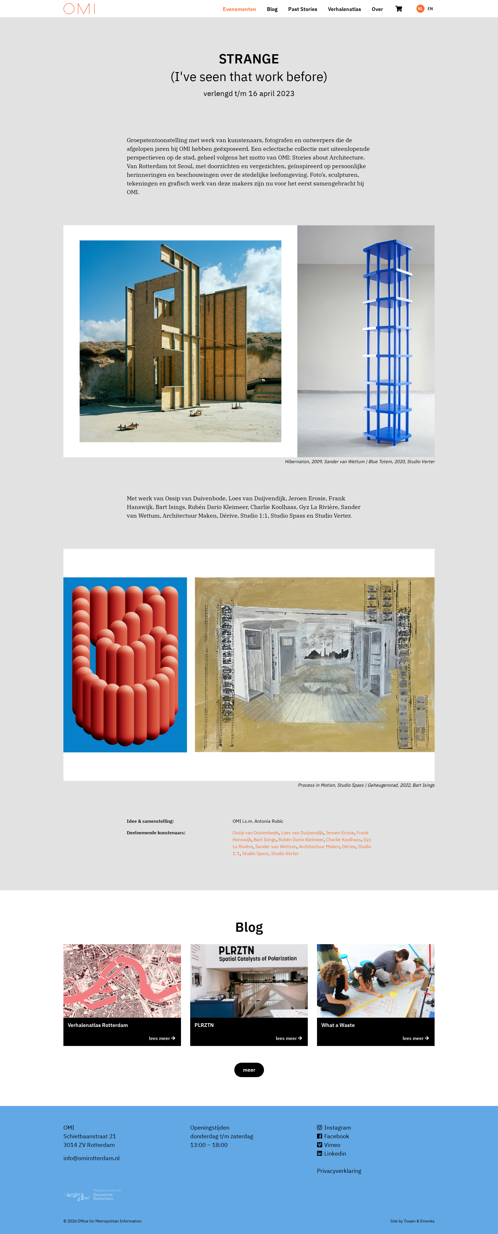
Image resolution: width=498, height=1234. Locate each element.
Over (377, 9)
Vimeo (331, 1145)
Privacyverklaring (339, 1171)
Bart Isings (265, 839)
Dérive (349, 846)
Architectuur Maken (319, 846)
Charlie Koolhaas (343, 839)
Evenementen (239, 9)
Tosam (410, 1221)
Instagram (337, 1127)
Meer (249, 1069)
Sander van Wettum (276, 846)
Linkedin (334, 1153)
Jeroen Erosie (340, 832)
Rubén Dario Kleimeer (301, 839)
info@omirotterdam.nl (91, 1158)
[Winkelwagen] (399, 9)
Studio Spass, (256, 853)
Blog (272, 9)
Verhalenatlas (344, 9)
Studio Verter (285, 853)
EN (430, 8)
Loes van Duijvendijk (302, 832)
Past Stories (302, 9)
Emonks (427, 1221)
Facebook (336, 1136)
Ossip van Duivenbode (256, 832)
